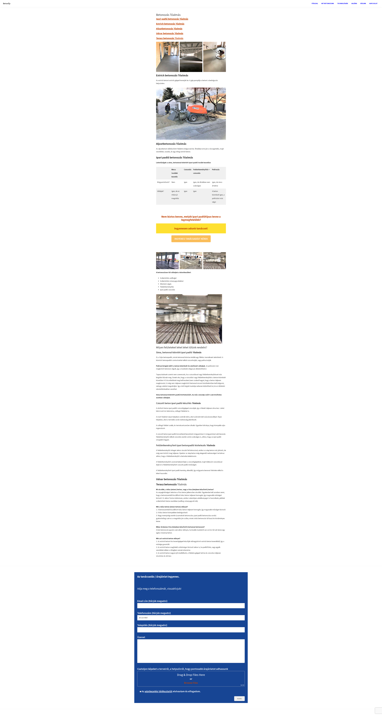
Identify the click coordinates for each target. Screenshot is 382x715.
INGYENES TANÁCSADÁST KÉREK (191, 238)
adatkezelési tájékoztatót (158, 691)
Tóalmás (169, 38)
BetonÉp (6, 3)
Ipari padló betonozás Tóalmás (172, 18)
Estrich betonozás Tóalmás (170, 23)
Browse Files (191, 682)
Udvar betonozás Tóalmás (169, 33)
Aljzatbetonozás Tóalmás (169, 28)
